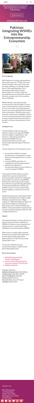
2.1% (18, 82)
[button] (31, 2)
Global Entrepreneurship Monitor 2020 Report (13, 258)
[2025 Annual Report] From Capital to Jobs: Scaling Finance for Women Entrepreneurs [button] (15, 7)
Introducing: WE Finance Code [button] (17, 20)
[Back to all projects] (17, 46)
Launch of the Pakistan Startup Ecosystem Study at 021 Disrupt (16, 262)
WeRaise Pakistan (11, 265)
